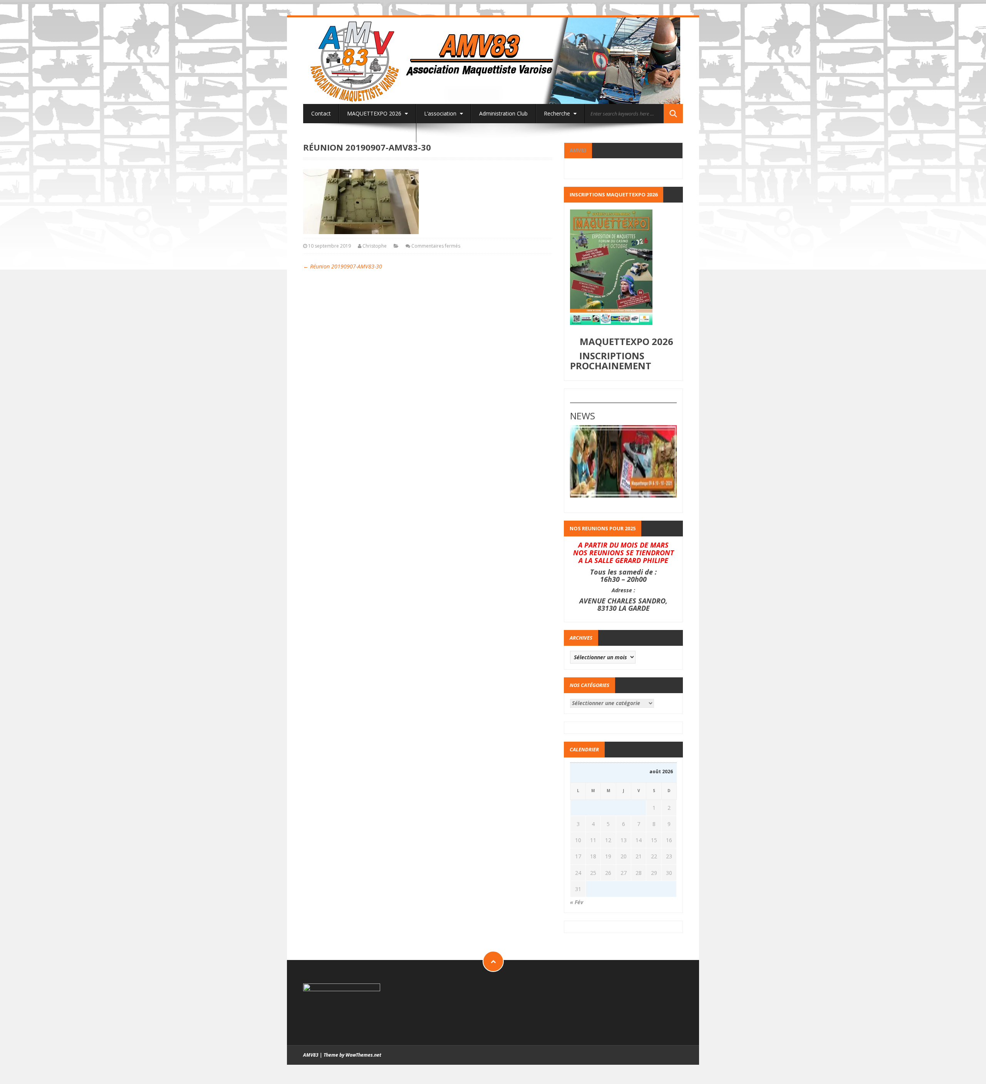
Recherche (558, 113)
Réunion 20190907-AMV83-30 (342, 266)
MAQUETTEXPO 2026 (375, 113)
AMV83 (578, 150)
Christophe (374, 246)
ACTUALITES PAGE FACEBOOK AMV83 (359, 132)
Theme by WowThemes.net (352, 1055)
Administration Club (503, 113)
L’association (441, 113)
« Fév (576, 902)
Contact (321, 113)
